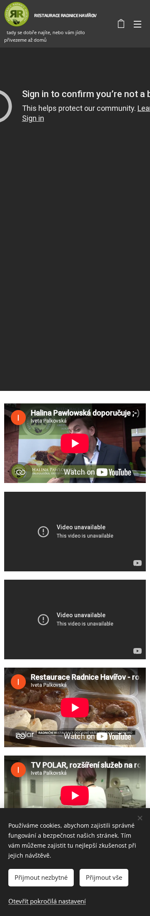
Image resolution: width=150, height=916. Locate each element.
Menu (137, 23)
